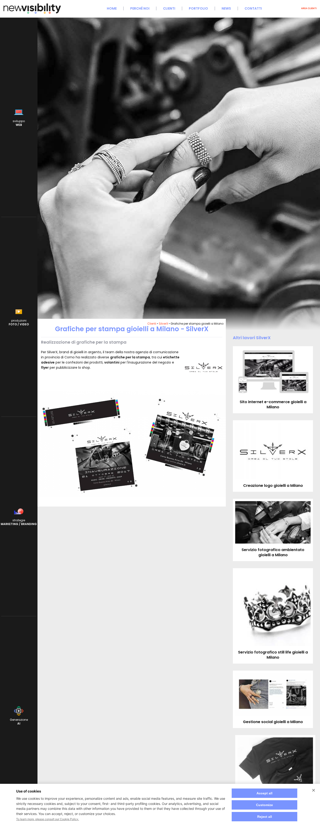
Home (112, 8)
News (226, 8)
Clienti (169, 8)
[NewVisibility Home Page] (32, 13)
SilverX (163, 324)
